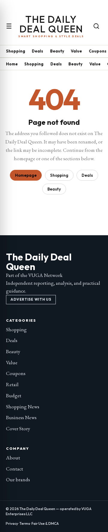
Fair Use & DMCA (45, 523)
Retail (12, 384)
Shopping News (22, 406)
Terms (25, 523)
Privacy (12, 523)
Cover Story (18, 428)
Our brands (18, 479)
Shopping (15, 51)
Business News (21, 417)
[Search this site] (96, 26)
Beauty (57, 51)
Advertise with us (30, 299)
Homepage (26, 175)
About (13, 457)
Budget (13, 395)
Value (76, 51)
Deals (37, 51)
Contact (14, 468)
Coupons (97, 51)
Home (12, 64)
